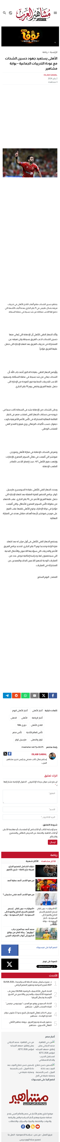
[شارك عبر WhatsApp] (25, 695)
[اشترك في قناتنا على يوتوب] (38, 1126)
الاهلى (14, 718)
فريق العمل (47, 1134)
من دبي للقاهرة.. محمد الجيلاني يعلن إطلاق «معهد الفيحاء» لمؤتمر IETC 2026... (20, 1045)
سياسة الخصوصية (24, 1134)
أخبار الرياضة (37, 718)
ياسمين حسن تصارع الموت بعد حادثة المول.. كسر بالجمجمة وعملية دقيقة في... (20, 1068)
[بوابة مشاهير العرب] (30, 1097)
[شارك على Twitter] (43, 695)
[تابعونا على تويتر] (28, 1126)
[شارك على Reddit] (16, 695)
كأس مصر (17, 732)
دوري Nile (21, 725)
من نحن (37, 1134)
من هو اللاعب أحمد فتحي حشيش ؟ (18, 894)
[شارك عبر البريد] (34, 695)
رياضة (45, 52)
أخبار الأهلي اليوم (20, 710)
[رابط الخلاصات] (33, 1126)
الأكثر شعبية (32, 861)
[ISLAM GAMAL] (52, 756)
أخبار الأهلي (37, 710)
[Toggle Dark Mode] (11, 12)
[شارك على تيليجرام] (7, 695)
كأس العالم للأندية (34, 732)
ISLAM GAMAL (50, 75)
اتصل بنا (11, 1134)
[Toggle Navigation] (56, 12)
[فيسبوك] (9, 753)
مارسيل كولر (20, 739)
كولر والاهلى (37, 739)
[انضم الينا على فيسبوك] (23, 1126)
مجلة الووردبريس (26, 1139)
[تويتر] (5, 753)
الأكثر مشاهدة (48, 861)
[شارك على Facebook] (52, 695)
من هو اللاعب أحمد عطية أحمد (20, 880)
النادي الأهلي (37, 725)
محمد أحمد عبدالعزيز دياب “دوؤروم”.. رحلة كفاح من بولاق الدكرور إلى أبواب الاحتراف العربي (19, 932)
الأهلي (24, 718)
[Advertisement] (30, 116)
